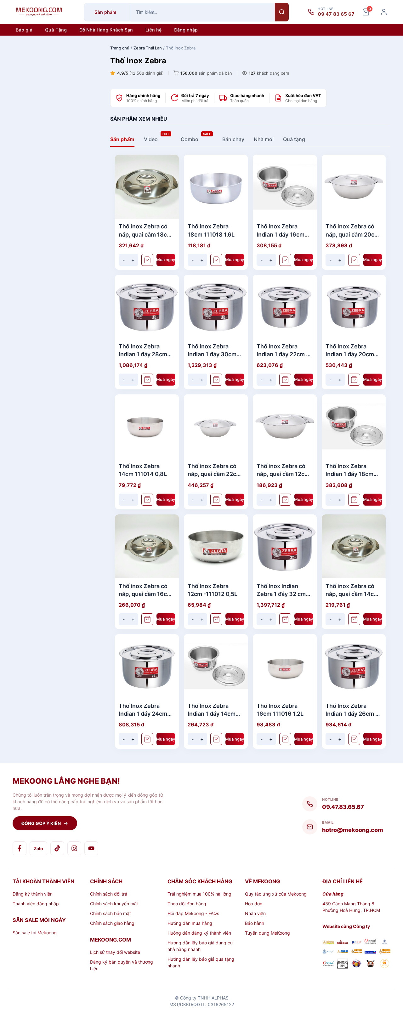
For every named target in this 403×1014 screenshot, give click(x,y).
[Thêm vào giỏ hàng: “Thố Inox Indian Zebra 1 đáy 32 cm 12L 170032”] (285, 619)
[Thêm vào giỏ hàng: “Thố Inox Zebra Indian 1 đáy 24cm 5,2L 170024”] (147, 739)
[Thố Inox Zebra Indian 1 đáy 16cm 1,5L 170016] (285, 187)
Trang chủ (119, 47)
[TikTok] (57, 848)
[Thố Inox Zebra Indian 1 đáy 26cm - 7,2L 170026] (354, 666)
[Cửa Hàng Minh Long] (384, 942)
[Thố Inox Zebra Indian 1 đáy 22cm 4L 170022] (285, 307)
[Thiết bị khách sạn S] (370, 964)
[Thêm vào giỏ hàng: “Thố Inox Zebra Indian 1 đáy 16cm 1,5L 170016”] (285, 260)
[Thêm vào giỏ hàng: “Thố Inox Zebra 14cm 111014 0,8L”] (147, 500)
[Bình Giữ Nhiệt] (356, 942)
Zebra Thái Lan (147, 47)
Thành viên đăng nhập (36, 903)
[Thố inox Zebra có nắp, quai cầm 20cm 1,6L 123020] (354, 187)
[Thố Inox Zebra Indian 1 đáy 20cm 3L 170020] (354, 307)
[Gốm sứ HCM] (342, 951)
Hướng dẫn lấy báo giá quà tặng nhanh (200, 962)
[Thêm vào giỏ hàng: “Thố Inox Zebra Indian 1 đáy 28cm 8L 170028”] (147, 380)
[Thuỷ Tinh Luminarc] (370, 951)
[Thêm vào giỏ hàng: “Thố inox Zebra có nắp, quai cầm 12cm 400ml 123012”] (285, 500)
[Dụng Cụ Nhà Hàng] (356, 964)
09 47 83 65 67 (336, 14)
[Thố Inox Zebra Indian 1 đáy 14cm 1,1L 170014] (216, 666)
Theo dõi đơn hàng (186, 903)
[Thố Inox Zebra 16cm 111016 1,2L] (285, 666)
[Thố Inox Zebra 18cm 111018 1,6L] (216, 187)
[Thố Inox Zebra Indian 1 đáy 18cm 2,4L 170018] (354, 426)
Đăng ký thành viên (33, 894)
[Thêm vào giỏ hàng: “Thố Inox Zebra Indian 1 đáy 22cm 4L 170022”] (285, 380)
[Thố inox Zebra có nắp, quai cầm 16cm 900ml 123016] (147, 546)
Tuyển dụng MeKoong (267, 933)
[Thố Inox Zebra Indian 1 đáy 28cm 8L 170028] (147, 307)
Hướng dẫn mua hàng (189, 923)
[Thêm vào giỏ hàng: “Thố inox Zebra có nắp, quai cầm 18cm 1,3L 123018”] (147, 260)
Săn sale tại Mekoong (35, 932)
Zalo (38, 848)
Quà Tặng (56, 29)
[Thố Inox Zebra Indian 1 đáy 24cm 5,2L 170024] (147, 666)
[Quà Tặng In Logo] (384, 964)
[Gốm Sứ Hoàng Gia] (328, 942)
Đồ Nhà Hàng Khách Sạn (106, 29)
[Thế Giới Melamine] (342, 942)
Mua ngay (165, 259)
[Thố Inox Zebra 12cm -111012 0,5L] (216, 546)
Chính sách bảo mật (110, 913)
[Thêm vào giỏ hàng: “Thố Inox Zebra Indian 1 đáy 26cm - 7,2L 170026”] (354, 739)
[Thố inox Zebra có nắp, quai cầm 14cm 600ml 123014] (354, 546)
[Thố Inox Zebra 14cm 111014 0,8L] (147, 426)
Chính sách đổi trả (108, 894)
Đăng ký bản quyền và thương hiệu (121, 965)
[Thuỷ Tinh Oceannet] (370, 942)
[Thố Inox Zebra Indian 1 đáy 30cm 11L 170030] (216, 307)
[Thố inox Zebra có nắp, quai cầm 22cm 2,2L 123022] (216, 426)
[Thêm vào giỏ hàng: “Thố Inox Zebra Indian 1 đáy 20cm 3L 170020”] (354, 380)
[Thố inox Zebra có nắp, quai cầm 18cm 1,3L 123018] (147, 187)
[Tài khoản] (383, 12)
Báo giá (24, 29)
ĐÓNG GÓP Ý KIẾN (41, 823)
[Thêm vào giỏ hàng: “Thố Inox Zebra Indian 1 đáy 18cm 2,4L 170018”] (354, 500)
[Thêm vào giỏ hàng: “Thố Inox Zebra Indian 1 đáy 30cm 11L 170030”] (216, 380)
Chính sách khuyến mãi (114, 903)
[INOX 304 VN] (342, 964)
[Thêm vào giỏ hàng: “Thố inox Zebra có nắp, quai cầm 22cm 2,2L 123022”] (216, 500)
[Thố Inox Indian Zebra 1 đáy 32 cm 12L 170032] (285, 546)
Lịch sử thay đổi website (115, 952)
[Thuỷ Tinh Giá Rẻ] (356, 951)
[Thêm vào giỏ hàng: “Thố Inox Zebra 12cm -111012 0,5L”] (216, 619)
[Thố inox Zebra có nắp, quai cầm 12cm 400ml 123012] (285, 426)
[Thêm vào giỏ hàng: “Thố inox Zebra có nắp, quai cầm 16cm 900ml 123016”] (147, 619)
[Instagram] (74, 848)
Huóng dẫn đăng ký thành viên (199, 933)
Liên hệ (153, 29)
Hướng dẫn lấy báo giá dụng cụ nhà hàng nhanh (200, 946)
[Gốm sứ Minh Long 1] (328, 951)
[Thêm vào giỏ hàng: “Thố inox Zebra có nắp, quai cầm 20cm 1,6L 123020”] (354, 260)
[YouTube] (91, 848)
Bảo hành (254, 923)
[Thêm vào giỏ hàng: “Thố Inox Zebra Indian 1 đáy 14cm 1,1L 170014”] (216, 739)
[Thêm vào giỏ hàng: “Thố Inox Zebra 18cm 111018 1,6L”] (216, 260)
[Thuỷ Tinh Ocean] (328, 964)
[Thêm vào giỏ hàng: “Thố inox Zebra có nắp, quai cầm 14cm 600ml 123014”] (354, 619)
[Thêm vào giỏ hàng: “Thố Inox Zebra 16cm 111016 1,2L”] (285, 739)
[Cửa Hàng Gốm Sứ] (384, 951)
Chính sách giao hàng (112, 923)
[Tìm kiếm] (282, 12)
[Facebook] (19, 848)
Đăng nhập (186, 29)
